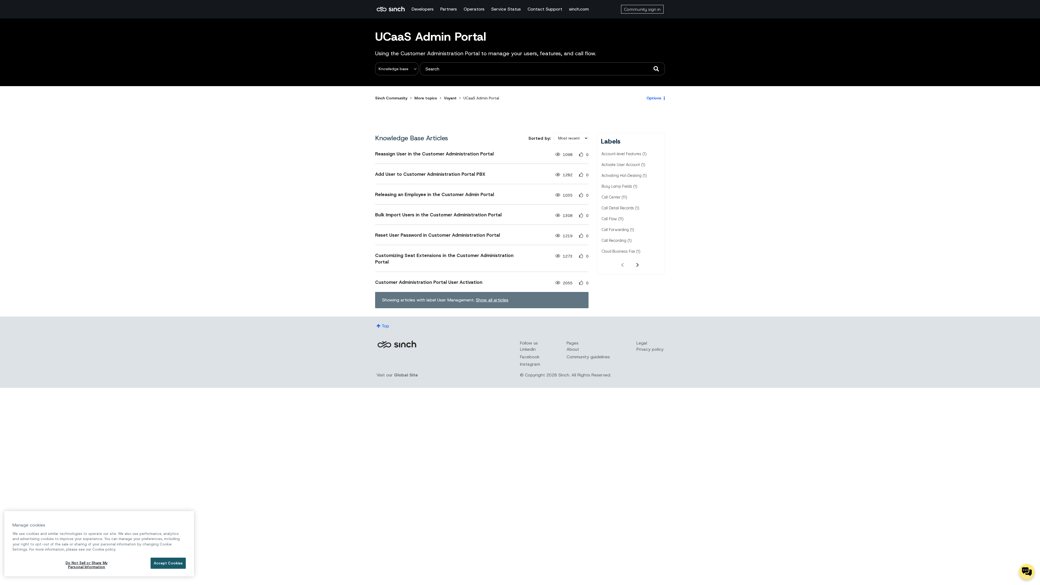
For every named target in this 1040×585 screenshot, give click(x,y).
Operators (474, 9)
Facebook (530, 357)
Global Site (406, 375)
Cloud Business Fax (618, 251)
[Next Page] (637, 264)
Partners (448, 9)
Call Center (611, 197)
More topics (425, 98)
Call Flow (609, 218)
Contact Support (545, 9)
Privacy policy (650, 349)
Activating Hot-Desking (622, 175)
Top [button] (385, 326)
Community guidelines (588, 357)
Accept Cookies (168, 563)
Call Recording (614, 240)
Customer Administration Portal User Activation (428, 282)
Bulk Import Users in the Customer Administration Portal (438, 215)
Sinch (396, 344)
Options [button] (653, 98)
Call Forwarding (615, 229)
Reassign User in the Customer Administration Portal (434, 154)
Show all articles (492, 300)
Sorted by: (539, 138)
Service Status (506, 9)
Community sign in (642, 9)
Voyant (450, 98)
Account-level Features (621, 153)
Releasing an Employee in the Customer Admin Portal (434, 194)
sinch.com (579, 9)
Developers (423, 9)
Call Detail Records (618, 208)
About (573, 349)
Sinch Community (390, 9)
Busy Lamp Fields (617, 186)
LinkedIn (528, 349)
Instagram (530, 364)
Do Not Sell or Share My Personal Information (87, 565)
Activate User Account (621, 164)
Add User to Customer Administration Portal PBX (430, 174)
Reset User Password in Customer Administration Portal (437, 235)
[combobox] (542, 68)
